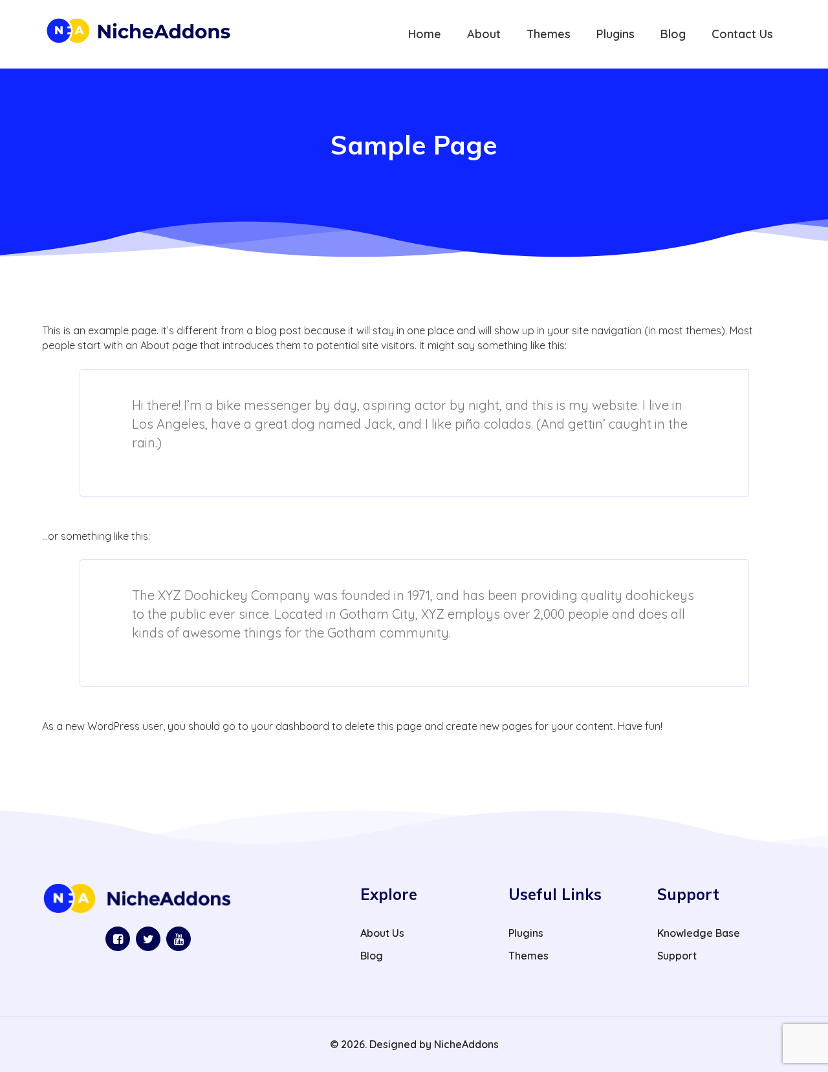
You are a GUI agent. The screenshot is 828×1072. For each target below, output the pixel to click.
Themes (528, 955)
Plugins (525, 933)
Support (677, 955)
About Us (382, 933)
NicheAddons (466, 1044)
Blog (371, 955)
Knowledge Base (698, 933)
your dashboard (290, 726)
